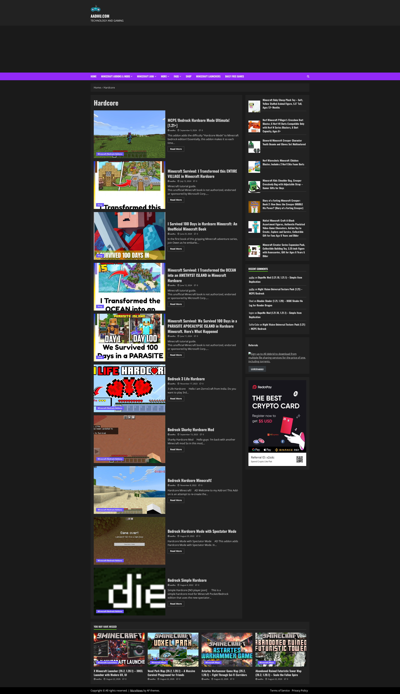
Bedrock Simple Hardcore (129, 591)
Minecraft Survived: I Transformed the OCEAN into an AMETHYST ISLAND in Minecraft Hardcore (129, 287)
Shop (188, 76)
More (164, 76)
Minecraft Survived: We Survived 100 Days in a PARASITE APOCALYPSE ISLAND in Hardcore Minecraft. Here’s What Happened (129, 337)
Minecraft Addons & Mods (115, 76)
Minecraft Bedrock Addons (110, 154)
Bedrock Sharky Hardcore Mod (129, 439)
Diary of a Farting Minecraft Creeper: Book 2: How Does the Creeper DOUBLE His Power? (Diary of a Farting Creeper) (283, 204)
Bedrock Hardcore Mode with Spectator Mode (129, 541)
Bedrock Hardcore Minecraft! (129, 490)
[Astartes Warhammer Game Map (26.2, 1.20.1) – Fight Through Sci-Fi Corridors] (227, 650)
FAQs (176, 76)
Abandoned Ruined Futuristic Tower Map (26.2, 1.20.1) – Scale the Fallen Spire (278, 673)
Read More (177, 149)
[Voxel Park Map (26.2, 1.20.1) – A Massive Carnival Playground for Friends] (173, 650)
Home (93, 76)
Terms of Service (280, 690)
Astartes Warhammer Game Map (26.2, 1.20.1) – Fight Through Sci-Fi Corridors (224, 673)
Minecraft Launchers (208, 76)
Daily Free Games (234, 76)
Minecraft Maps (159, 662)
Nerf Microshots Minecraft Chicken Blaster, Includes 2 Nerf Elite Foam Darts (283, 162)
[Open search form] (308, 76)
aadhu (172, 130)
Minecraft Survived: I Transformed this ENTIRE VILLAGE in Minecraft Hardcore (129, 185)
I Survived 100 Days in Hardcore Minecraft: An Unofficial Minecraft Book (129, 236)
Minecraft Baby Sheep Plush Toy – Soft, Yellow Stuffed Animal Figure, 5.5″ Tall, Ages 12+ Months (283, 103)
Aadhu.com (100, 16)
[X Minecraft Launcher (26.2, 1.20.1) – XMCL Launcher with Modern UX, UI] (119, 650)
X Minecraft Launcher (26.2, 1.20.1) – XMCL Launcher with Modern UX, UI (118, 673)
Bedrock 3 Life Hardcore (129, 388)
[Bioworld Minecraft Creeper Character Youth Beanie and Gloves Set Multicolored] (254, 147)
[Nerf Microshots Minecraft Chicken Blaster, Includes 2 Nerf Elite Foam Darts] (254, 167)
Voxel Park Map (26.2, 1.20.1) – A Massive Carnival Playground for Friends (171, 673)
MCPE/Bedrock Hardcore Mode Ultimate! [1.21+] (129, 134)
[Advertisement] (200, 49)
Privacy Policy (300, 690)
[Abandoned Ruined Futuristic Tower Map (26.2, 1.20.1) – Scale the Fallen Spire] (280, 650)
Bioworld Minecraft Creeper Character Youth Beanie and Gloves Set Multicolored (284, 142)
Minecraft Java (145, 76)
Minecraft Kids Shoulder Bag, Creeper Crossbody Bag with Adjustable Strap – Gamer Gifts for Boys (283, 184)
